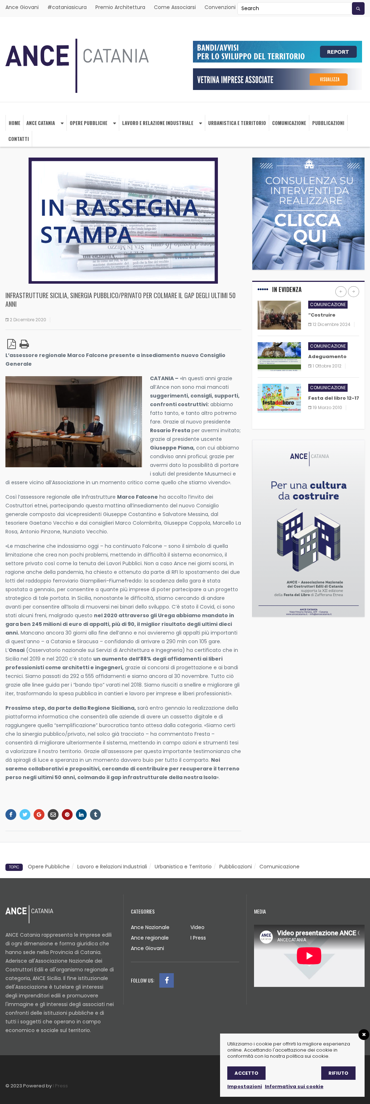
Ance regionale (150, 937)
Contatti (18, 138)
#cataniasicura (67, 7)
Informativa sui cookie (294, 1086)
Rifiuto (338, 1073)
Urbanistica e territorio (237, 122)
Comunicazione (289, 122)
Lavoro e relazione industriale (157, 122)
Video (197, 927)
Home (14, 122)
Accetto (246, 1073)
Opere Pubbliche (88, 122)
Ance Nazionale (150, 927)
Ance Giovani (22, 7)
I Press (198, 937)
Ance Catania (40, 122)
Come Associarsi (175, 7)
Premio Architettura (120, 7)
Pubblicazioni (328, 122)
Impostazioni (244, 1086)
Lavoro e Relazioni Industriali (112, 866)
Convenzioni (220, 7)
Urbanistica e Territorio (183, 866)
